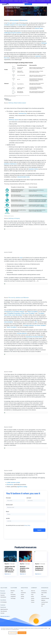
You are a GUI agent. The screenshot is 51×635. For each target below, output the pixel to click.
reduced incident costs (23, 177)
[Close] (49, 628)
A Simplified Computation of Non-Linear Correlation (21, 313)
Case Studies (44, 592)
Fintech (22, 598)
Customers (33, 592)
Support (43, 604)
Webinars (43, 600)
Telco (22, 590)
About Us (33, 590)
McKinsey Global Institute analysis (17, 102)
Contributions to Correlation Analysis (14, 311)
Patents (32, 600)
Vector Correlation (11, 327)
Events (32, 596)
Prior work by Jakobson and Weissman (18, 297)
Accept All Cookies (22, 632)
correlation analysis (9, 24)
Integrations (13, 596)
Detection (13, 590)
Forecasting (13, 594)
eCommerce (10, 484)
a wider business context (13, 482)
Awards (32, 598)
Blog (42, 594)
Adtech (22, 594)
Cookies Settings (12, 632)
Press (32, 594)
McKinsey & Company (14, 218)
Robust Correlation (33, 311)
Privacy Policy (27, 525)
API (42, 606)
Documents (43, 596)
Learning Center (44, 602)
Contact (32, 602)
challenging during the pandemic (12, 32)
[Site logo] (5, 4)
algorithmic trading (22, 486)
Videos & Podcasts (45, 598)
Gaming (22, 596)
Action (12, 592)
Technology (13, 598)
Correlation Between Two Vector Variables (34, 325)
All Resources (44, 590)
